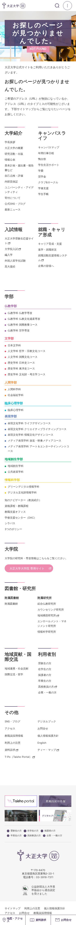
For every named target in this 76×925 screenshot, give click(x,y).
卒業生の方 (44, 680)
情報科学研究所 (46, 631)
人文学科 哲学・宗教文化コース (26, 351)
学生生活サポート (48, 164)
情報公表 (10, 159)
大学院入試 (11, 249)
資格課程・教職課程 (16, 505)
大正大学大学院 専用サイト (27, 568)
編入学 (9, 254)
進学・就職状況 (47, 249)
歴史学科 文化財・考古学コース (26, 374)
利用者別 (47, 654)
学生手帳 (43, 194)
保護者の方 (44, 674)
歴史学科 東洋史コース (21, 368)
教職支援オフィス (15, 511)
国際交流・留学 (14, 674)
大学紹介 (13, 133)
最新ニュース (12, 209)
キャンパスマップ (48, 147)
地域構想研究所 (46, 615)
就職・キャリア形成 (51, 232)
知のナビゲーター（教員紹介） (23, 500)
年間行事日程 (46, 153)
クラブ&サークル (48, 182)
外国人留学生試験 (15, 260)
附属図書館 (11, 603)
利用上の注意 (12, 742)
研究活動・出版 (14, 153)
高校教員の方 (46, 686)
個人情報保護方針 (48, 735)
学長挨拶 (10, 142)
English (41, 742)
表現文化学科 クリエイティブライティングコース (37, 429)
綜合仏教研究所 (46, 603)
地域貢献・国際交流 (18, 657)
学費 (40, 170)
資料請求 (10, 749)
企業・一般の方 (47, 692)
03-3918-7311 (44, 877)
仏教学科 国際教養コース (22, 324)
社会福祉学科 (16, 395)
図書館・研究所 (20, 588)
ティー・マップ (46, 749)
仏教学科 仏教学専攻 (20, 313)
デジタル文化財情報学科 (22, 492)
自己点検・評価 (14, 175)
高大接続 (10, 266)
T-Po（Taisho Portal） (18, 756)
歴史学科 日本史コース (21, 362)
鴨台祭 (42, 159)
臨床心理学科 (16, 409)
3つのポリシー (13, 529)
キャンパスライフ (52, 135)
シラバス (10, 523)
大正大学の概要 (14, 148)
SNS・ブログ (12, 721)
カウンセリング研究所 (50, 609)
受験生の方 (44, 663)
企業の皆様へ (46, 265)
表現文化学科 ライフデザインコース (29, 423)
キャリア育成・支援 (50, 243)
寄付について (12, 197)
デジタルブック (46, 721)
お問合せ (42, 728)
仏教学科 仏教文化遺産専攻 (24, 318)
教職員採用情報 (14, 735)
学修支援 (43, 188)
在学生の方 (44, 669)
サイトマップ (12, 908)
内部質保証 (11, 181)
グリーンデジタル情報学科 (23, 486)
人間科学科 (14, 389)
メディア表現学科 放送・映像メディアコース (34, 440)
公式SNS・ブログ (15, 203)
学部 (9, 296)
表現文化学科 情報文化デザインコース (30, 434)
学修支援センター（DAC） (20, 517)
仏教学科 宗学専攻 (19, 330)
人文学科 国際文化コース (22, 356)
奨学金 (42, 176)
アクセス (10, 728)
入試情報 (13, 229)
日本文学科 (14, 345)
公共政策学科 (16, 471)
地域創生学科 (16, 465)
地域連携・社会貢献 (16, 668)
